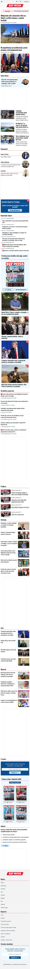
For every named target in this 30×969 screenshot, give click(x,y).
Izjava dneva (13, 236)
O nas (2, 915)
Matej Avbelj (4, 426)
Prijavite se (14, 773)
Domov (2, 882)
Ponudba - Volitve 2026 (6, 940)
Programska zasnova (6, 921)
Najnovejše (3, 885)
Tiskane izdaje (4, 907)
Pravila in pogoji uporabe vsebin (8, 927)
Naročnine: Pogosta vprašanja (8, 930)
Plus (2, 901)
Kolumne (3, 895)
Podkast (3, 904)
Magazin (12, 218)
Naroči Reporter (16, 210)
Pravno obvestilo (5, 924)
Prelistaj (9, 290)
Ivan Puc (3, 52)
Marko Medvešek (5, 22)
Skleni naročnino (15, 782)
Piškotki (3, 937)
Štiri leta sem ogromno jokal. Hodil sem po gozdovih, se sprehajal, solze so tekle (9, 81)
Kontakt (2, 918)
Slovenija (12, 224)
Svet (2, 892)
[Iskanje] (20, 1)
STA (2, 412)
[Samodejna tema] (17, 1)
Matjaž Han (4, 405)
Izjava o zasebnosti (5, 933)
